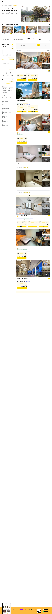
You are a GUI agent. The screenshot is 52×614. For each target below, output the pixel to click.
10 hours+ (12, 75)
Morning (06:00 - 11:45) (6, 63)
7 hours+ (12, 73)
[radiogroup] (8, 64)
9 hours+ (8, 75)
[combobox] (29, 45)
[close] (49, 608)
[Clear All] (35, 45)
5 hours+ (4, 73)
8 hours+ (4, 75)
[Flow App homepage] (3, 2)
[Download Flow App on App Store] (45, 609)
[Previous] (47, 24)
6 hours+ (8, 73)
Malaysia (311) (6, 5)
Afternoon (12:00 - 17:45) (6, 65)
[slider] (2, 59)
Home (2, 5)
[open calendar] (13, 52)
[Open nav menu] (49, 2)
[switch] (13, 44)
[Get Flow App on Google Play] (45, 611)
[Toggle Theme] (44, 2)
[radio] (6, 72)
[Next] (49, 24)
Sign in (47, 1)
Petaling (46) (10, 5)
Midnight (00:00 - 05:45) (6, 61)
